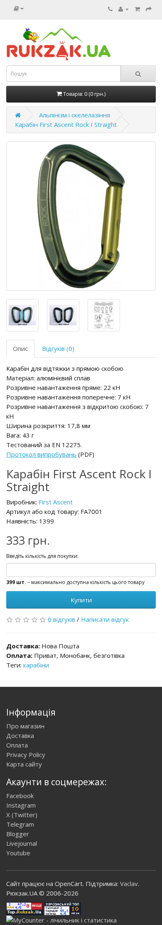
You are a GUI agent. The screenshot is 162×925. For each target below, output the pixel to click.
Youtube (18, 853)
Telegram (20, 824)
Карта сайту (24, 764)
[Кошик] (137, 9)
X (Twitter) (21, 815)
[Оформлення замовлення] (149, 9)
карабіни (36, 665)
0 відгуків (61, 619)
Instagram (21, 805)
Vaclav (129, 883)
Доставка (20, 735)
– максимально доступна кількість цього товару (75, 582)
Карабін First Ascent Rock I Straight (66, 124)
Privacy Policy (25, 754)
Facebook (20, 795)
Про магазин (25, 726)
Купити (81, 600)
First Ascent (56, 502)
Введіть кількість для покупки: (42, 556)
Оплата (17, 745)
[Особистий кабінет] (123, 9)
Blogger (17, 834)
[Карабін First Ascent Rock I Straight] (81, 216)
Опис (20, 348)
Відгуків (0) (58, 348)
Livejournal (21, 843)
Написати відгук (105, 619)
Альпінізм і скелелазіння (74, 115)
